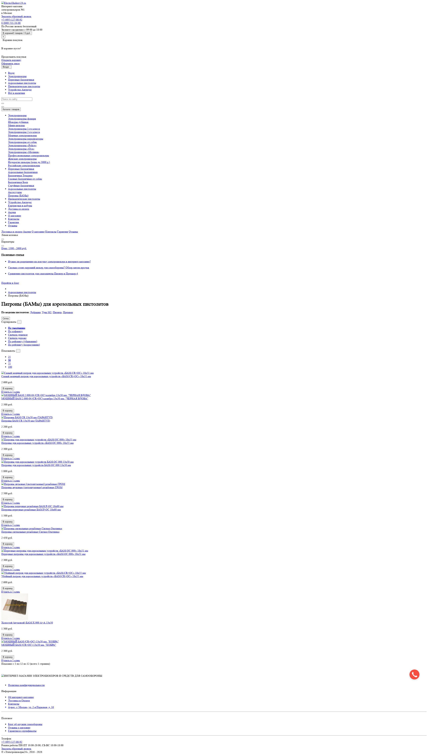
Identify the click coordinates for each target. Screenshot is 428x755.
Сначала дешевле (18, 334)
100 (10, 366)
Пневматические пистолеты (24, 86)
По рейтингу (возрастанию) (24, 344)
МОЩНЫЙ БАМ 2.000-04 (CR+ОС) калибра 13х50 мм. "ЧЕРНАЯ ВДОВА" (44, 398)
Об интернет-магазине (21, 697)
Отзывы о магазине (19, 727)
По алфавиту (15, 331)
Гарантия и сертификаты (22, 730)
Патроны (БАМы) (18, 195)
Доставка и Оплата (19, 700)
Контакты (13, 218)
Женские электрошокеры (22, 158)
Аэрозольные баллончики (23, 172)
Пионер (57, 312)
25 (9, 356)
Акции (12, 212)
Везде (11, 72)
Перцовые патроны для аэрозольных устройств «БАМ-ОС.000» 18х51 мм (43, 554)
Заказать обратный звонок (16, 16)
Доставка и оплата (18, 208)
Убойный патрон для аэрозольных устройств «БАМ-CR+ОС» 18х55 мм (42, 576)
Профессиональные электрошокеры (28, 155)
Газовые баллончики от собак (25, 178)
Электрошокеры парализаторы (25, 138)
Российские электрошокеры (24, 165)
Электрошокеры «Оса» (21, 148)
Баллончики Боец (18, 182)
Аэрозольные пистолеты (22, 83)
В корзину (8, 388)
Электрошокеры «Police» (22, 145)
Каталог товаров (11, 109)
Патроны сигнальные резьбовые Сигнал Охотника (30, 531)
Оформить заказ (10, 63)
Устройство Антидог (20, 89)
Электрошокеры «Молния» (23, 152)
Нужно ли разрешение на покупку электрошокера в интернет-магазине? (49, 261)
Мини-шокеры (16, 125)
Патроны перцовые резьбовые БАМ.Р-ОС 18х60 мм (31, 509)
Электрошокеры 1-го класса (24, 128)
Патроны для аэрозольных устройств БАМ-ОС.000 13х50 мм (36, 465)
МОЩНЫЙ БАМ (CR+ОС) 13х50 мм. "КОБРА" (28, 644)
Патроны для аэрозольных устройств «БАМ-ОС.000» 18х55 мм (37, 442)
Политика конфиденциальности (26, 685)
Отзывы (12, 225)
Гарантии (13, 222)
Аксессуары (15, 192)
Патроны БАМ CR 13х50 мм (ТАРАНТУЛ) (25, 420)
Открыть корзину (11, 60)
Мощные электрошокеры (22, 135)
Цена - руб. (14, 248)
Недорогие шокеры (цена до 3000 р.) (29, 162)
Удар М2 (46, 312)
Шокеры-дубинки (18, 122)
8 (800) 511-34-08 (11, 23)
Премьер (68, 312)
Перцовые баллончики (21, 79)
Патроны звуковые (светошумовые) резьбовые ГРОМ (31, 487)
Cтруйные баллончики (21, 185)
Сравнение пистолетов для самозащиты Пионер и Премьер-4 (43, 273)
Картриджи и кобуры (20, 205)
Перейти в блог (10, 282)
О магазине (14, 215)
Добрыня (35, 312)
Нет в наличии (16, 93)
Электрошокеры (17, 76)
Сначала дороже (17, 338)
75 (9, 363)
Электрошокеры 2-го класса (24, 132)
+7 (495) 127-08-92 (11, 19)
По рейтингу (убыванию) (22, 341)
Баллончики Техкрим (20, 175)
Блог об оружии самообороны (25, 724)
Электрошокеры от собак (22, 142)
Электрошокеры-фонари (22, 118)
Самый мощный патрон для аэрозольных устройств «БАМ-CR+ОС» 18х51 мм (46, 376)
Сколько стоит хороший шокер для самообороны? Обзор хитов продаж (48, 267)
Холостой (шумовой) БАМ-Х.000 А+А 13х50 (27, 622)
